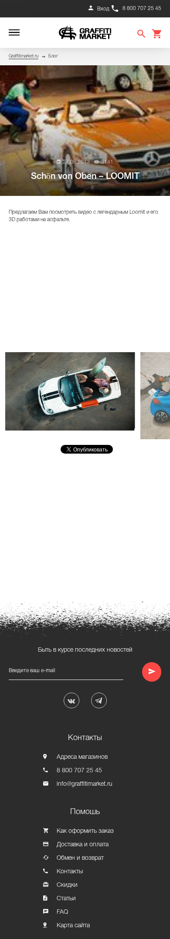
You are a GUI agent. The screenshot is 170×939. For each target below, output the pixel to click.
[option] (72, 391)
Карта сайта (73, 926)
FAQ (62, 912)
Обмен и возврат (80, 858)
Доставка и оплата (83, 845)
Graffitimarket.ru (23, 56)
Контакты (70, 872)
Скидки (67, 885)
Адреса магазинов (82, 757)
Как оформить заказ (85, 831)
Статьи (66, 899)
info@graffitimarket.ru (84, 784)
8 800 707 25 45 (141, 8)
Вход (103, 9)
